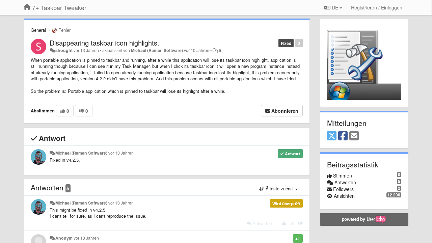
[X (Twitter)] (331, 136)
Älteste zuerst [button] (279, 188)
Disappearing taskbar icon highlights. (104, 43)
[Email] (354, 136)
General (38, 30)
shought (64, 50)
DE (335, 7)
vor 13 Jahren (121, 153)
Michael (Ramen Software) (157, 50)
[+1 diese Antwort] (284, 223)
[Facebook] (343, 136)
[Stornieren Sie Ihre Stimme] (292, 223)
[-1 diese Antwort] (300, 223)
